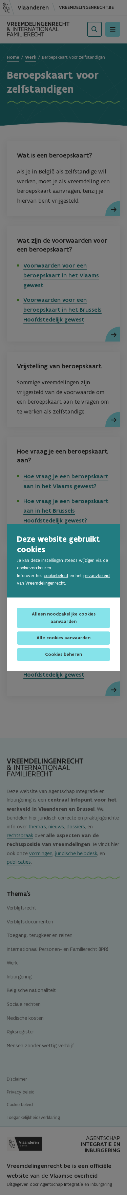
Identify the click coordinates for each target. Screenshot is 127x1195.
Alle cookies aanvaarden (63, 638)
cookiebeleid (56, 575)
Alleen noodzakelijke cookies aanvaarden (64, 617)
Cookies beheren (63, 654)
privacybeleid (96, 575)
